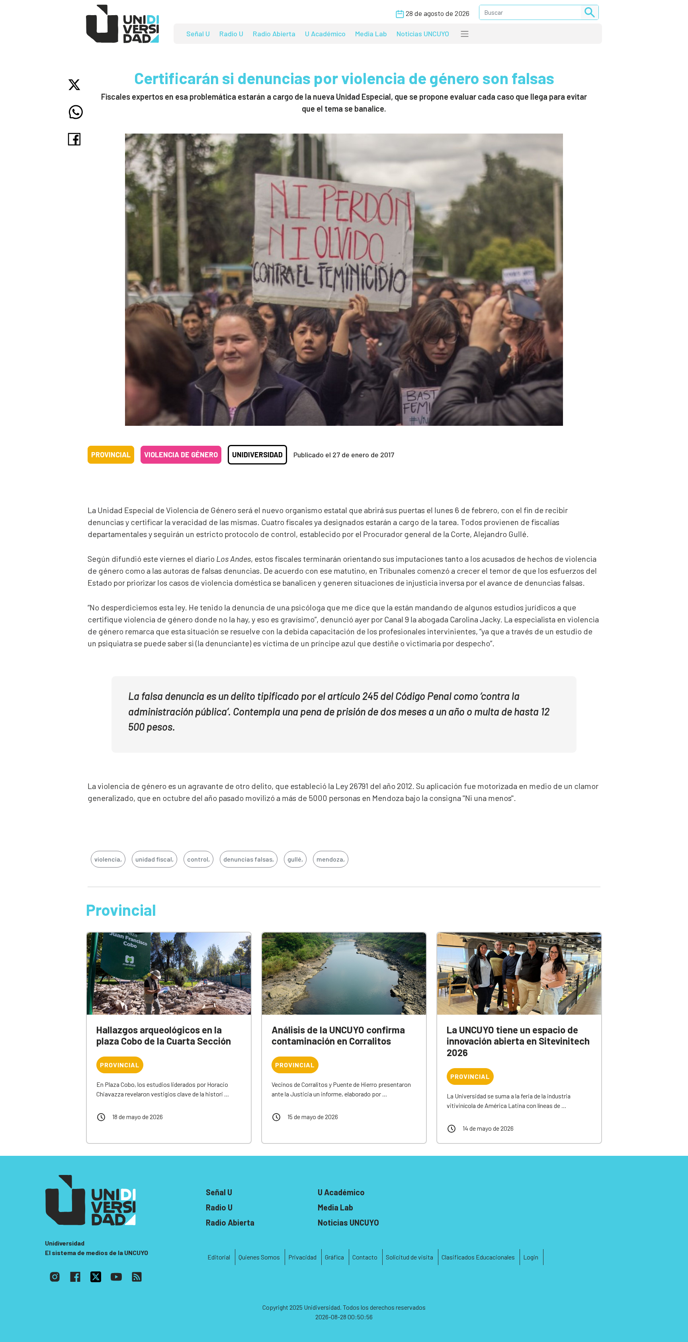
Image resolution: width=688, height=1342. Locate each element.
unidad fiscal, (154, 859)
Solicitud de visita (409, 1257)
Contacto (364, 1257)
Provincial (111, 454)
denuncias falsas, (248, 859)
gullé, (295, 859)
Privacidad (302, 1257)
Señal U (198, 33)
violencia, (108, 859)
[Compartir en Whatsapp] (76, 112)
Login (530, 1257)
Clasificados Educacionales (478, 1257)
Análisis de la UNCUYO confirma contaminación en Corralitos (338, 1035)
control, (198, 859)
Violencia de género (181, 454)
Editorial (218, 1257)
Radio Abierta (274, 33)
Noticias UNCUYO (423, 33)
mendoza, (331, 859)
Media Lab (371, 33)
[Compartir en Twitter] (76, 85)
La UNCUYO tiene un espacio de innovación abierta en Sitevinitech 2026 (518, 1041)
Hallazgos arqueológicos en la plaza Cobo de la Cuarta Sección (163, 1035)
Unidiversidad (257, 454)
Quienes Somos (259, 1257)
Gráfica (334, 1257)
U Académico (325, 33)
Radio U (231, 33)
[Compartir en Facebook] (76, 139)
